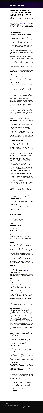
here (27, 270)
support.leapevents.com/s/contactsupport (22, 395)
